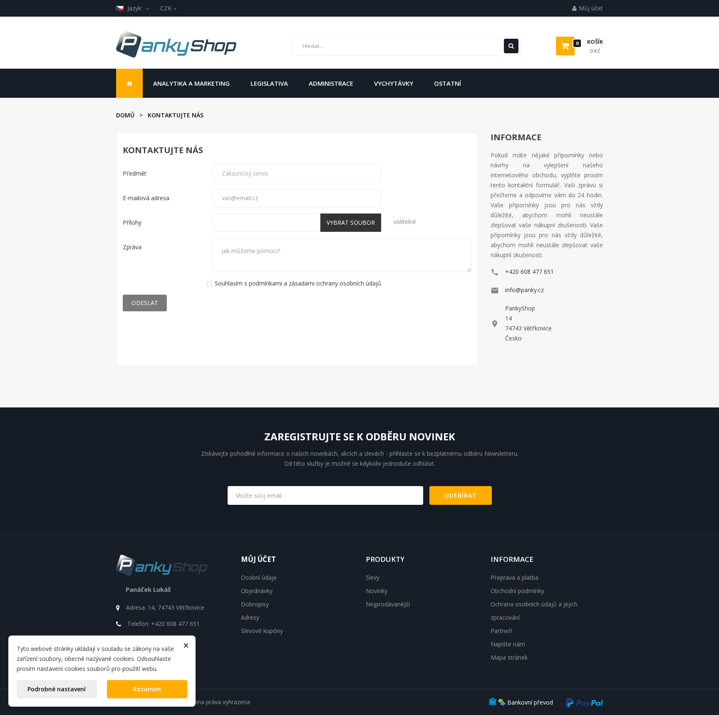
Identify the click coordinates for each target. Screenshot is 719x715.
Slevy (372, 577)
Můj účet (258, 559)
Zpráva (132, 247)
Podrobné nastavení (56, 689)
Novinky (376, 591)
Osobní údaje (259, 577)
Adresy (250, 617)
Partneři (501, 631)
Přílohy (132, 222)
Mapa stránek (509, 657)
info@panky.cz (524, 290)
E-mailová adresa (146, 198)
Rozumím (147, 689)
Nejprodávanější (388, 604)
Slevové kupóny (262, 631)
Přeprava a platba (514, 577)
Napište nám (508, 644)
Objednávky (257, 591)
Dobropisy (255, 604)
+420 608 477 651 (529, 272)
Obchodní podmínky (517, 591)
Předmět (134, 173)
